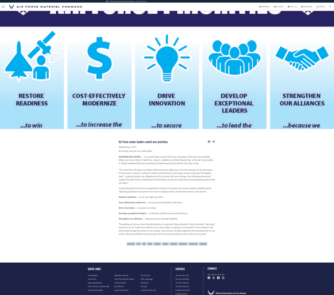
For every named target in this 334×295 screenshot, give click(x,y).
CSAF (144, 244)
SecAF (138, 244)
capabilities (203, 244)
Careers (180, 269)
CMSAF (150, 244)
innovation (157, 244)
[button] (141, 1)
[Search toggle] (330, 6)
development (183, 244)
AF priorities (130, 244)
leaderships (173, 244)
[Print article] (209, 141)
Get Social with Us (216, 275)
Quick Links (94, 269)
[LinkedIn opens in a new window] (209, 278)
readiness (165, 244)
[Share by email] (213, 141)
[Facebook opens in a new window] (218, 278)
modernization (193, 244)
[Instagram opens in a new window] (223, 278)
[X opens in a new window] (213, 278)
